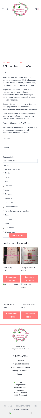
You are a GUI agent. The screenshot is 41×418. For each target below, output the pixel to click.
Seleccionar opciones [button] (11, 278)
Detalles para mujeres (16, 63)
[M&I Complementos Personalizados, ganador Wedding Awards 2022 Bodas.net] (20, 388)
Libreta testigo (7, 268)
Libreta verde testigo (28, 304)
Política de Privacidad (22, 406)
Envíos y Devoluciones (20, 371)
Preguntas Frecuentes (20, 364)
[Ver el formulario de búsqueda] (8, 9)
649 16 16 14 (20, 347)
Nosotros (20, 360)
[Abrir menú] (2, 9)
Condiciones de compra (20, 367)
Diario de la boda (9, 304)
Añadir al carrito (18, 235)
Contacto (20, 374)
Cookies (34, 406)
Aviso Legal (8, 406)
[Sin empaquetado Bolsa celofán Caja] (20, 161)
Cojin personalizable (28, 268)
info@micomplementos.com (20, 349)
